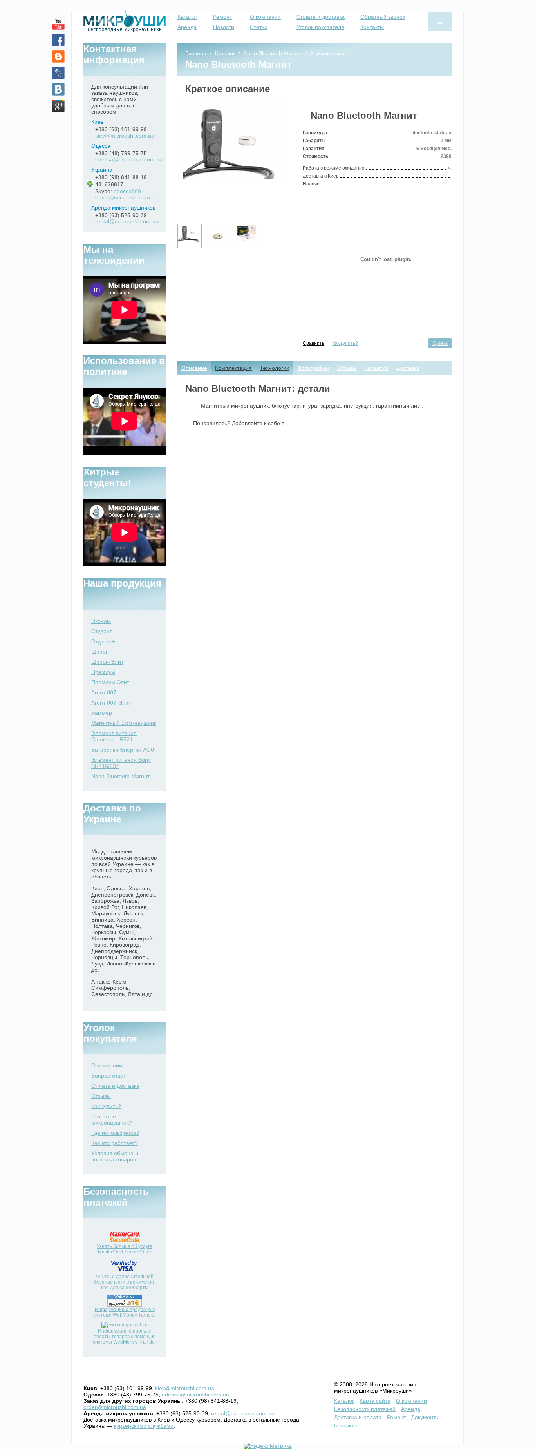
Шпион (100, 651)
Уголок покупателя (320, 27)
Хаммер (101, 713)
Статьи (259, 27)
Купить (440, 343)
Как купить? (345, 343)
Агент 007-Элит (111, 702)
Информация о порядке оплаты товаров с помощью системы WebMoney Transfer (124, 1336)
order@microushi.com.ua (126, 197)
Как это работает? (114, 1143)
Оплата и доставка (320, 17)
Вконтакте (58, 89)
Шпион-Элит (107, 662)
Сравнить (313, 343)
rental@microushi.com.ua (127, 221)
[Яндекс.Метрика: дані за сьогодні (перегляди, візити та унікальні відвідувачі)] (268, 1446)
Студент (101, 631)
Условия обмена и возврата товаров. (114, 1156)
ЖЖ (58, 73)
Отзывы (101, 1096)
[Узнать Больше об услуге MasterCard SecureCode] (124, 1242)
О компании (265, 17)
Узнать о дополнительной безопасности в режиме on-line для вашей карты (124, 1282)
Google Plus (58, 106)
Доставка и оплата (357, 1417)
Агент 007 (103, 692)
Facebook (58, 40)
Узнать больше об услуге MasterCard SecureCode (124, 1249)
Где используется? (115, 1133)
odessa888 (127, 191)
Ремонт (222, 17)
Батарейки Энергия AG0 (122, 749)
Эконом (101, 621)
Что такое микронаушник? (111, 1119)
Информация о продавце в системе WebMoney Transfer (124, 1312)
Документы (425, 1417)
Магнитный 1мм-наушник (123, 723)
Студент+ (103, 641)
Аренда (187, 27)
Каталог (187, 17)
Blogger (58, 56)
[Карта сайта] (440, 21)
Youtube (58, 23)
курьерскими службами (144, 1426)
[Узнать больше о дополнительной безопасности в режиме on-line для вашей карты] (124, 1272)
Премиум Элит (110, 682)
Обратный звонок (382, 17)
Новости (223, 27)
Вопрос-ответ (108, 1075)
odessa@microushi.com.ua (129, 159)
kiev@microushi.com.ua (124, 135)
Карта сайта (375, 1401)
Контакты (372, 27)
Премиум (103, 672)
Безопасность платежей (365, 1409)
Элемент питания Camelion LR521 (114, 736)
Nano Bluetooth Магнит (120, 776)
